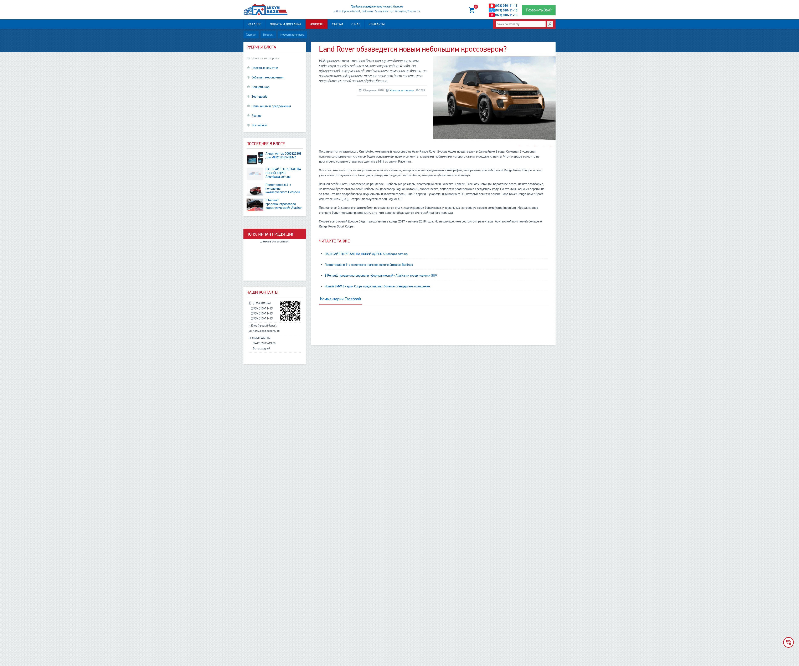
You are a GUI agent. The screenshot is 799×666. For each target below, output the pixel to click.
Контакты (377, 24)
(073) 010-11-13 (506, 6)
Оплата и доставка (285, 24)
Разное (257, 116)
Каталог (254, 24)
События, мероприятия (268, 77)
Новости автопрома (292, 34)
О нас (355, 24)
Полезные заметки (265, 68)
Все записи (259, 125)
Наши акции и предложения (271, 106)
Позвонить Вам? (539, 10)
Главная (251, 34)
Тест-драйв (260, 96)
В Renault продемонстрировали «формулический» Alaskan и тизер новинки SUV (381, 275)
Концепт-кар (260, 87)
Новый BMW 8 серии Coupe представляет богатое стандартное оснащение (377, 286)
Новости (316, 24)
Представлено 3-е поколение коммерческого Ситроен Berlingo (369, 265)
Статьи (337, 24)
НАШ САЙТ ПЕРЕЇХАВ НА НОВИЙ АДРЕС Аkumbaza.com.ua (366, 254)
